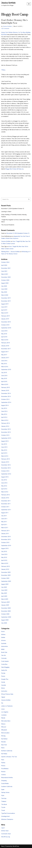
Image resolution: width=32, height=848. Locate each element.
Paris (2, 760)
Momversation (5, 733)
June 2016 (4, 361)
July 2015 (4, 372)
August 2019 (4, 304)
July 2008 (4, 623)
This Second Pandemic (7, 225)
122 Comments (5, 28)
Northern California (6, 751)
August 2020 (4, 283)
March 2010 (4, 563)
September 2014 (6, 402)
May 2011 (4, 522)
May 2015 (4, 378)
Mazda (3, 718)
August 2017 (4, 352)
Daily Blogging (5, 667)
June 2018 (4, 331)
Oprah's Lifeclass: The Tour (9, 757)
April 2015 (4, 381)
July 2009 (4, 587)
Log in (3, 828)
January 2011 (5, 533)
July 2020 (4, 286)
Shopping (4, 780)
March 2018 (4, 340)
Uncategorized (5, 816)
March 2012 (4, 492)
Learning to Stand (6, 211)
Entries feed (4, 831)
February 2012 (5, 495)
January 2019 (5, 319)
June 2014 (4, 411)
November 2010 (6, 539)
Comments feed (6, 834)
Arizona (3, 640)
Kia (2, 703)
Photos (3, 766)
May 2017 (4, 355)
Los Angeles (4, 712)
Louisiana (3, 715)
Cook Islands (5, 661)
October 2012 (5, 471)
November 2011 (6, 504)
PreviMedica (4, 768)
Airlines (3, 634)
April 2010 (4, 560)
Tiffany (3, 70)
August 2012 (4, 477)
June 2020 (4, 289)
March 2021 (4, 274)
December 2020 (6, 277)
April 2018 (4, 337)
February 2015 (5, 387)
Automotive (4, 646)
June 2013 (4, 447)
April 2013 (4, 453)
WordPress (16, 846)
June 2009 (4, 590)
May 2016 (4, 363)
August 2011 (4, 513)
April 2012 (4, 489)
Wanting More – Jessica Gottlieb (10, 251)
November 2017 (6, 349)
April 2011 (4, 524)
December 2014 (6, 393)
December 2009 (6, 572)
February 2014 (5, 423)
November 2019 (6, 301)
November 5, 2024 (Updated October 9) (12, 208)
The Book (4, 804)
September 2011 (6, 510)
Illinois (3, 688)
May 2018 (4, 334)
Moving (3, 736)
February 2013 (5, 459)
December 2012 (6, 465)
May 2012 (4, 486)
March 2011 (4, 527)
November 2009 (6, 575)
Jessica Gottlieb (7, 26)
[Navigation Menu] (29, 3)
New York (4, 745)
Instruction (4, 691)
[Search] (29, 199)
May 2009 (4, 593)
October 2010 (5, 542)
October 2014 (5, 399)
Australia (3, 643)
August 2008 (4, 620)
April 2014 (4, 417)
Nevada (3, 742)
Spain (2, 789)
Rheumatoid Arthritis (7, 777)
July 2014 (4, 408)
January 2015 (5, 390)
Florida (3, 673)
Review (3, 771)
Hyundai (3, 685)
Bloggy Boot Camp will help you (14, 169)
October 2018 (5, 325)
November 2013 (6, 432)
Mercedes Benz (5, 721)
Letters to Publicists (7, 706)
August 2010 (4, 548)
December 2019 (6, 298)
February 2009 (5, 602)
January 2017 (5, 357)
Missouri (3, 727)
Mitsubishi (4, 730)
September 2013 (6, 438)
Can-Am (3, 655)
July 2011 (4, 516)
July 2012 (4, 480)
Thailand (3, 801)
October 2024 (5, 262)
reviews (3, 774)
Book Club (4, 652)
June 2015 (4, 375)
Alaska (3, 637)
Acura (3, 631)
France (3, 676)
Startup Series (5, 792)
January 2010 (5, 569)
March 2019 (4, 313)
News (3, 748)
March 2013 (4, 456)
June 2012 (4, 483)
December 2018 (6, 322)
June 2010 (4, 554)
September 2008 (6, 617)
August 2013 (4, 441)
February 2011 (5, 530)
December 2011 (6, 501)
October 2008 (5, 614)
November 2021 (6, 268)
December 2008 (6, 608)
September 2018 (6, 328)
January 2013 (5, 462)
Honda (3, 682)
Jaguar (3, 697)
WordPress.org (5, 837)
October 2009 (5, 578)
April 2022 (4, 265)
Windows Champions (7, 819)
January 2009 (5, 605)
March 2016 (4, 366)
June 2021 (4, 271)
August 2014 (4, 405)
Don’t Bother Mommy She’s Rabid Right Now (14, 21)
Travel (3, 810)
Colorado (4, 658)
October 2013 (5, 435)
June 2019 (4, 307)
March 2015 (4, 384)
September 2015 (6, 369)
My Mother (4, 739)
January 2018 (5, 346)
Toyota (3, 807)
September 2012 (6, 474)
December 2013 (6, 429)
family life (4, 670)
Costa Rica (4, 664)
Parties (3, 762)
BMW (2, 649)
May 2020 (4, 292)
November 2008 (6, 611)
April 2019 (4, 310)
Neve (2, 846)
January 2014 (5, 426)
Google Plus (4, 679)
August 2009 (4, 584)
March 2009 (4, 599)
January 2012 (5, 498)
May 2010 (4, 557)
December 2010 (6, 536)
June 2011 (4, 518)
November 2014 (6, 396)
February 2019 (5, 316)
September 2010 (6, 545)
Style (2, 795)
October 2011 (5, 507)
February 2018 (5, 343)
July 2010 (4, 551)
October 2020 (5, 280)
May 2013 (4, 450)
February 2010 (5, 566)
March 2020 (4, 295)
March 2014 (4, 420)
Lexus (3, 709)
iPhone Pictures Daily (7, 694)
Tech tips (3, 798)
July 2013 (4, 444)
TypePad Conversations (8, 813)
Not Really (4, 754)
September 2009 (6, 581)
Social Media (5, 783)
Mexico (3, 724)
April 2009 (4, 596)
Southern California (6, 786)
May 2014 (4, 414)
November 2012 (6, 468)
